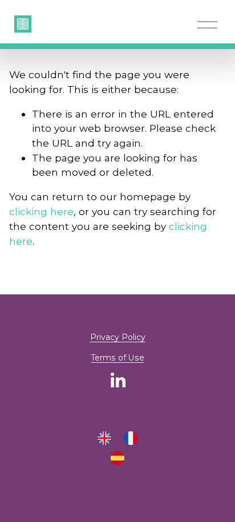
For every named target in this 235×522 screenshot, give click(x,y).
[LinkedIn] (117, 380)
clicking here (41, 211)
